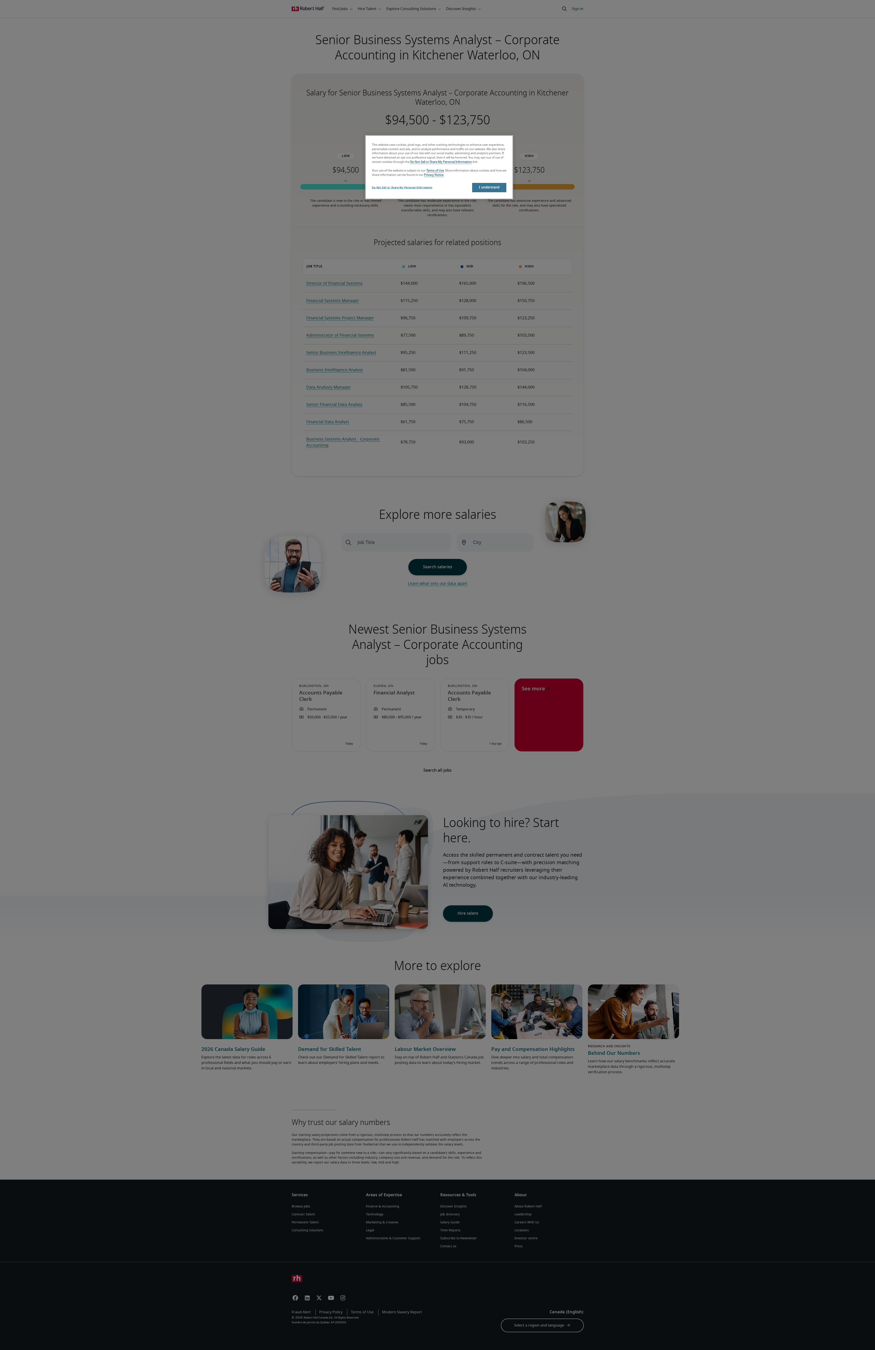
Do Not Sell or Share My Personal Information (441, 162)
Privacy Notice (433, 175)
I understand (489, 187)
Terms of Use (435, 170)
